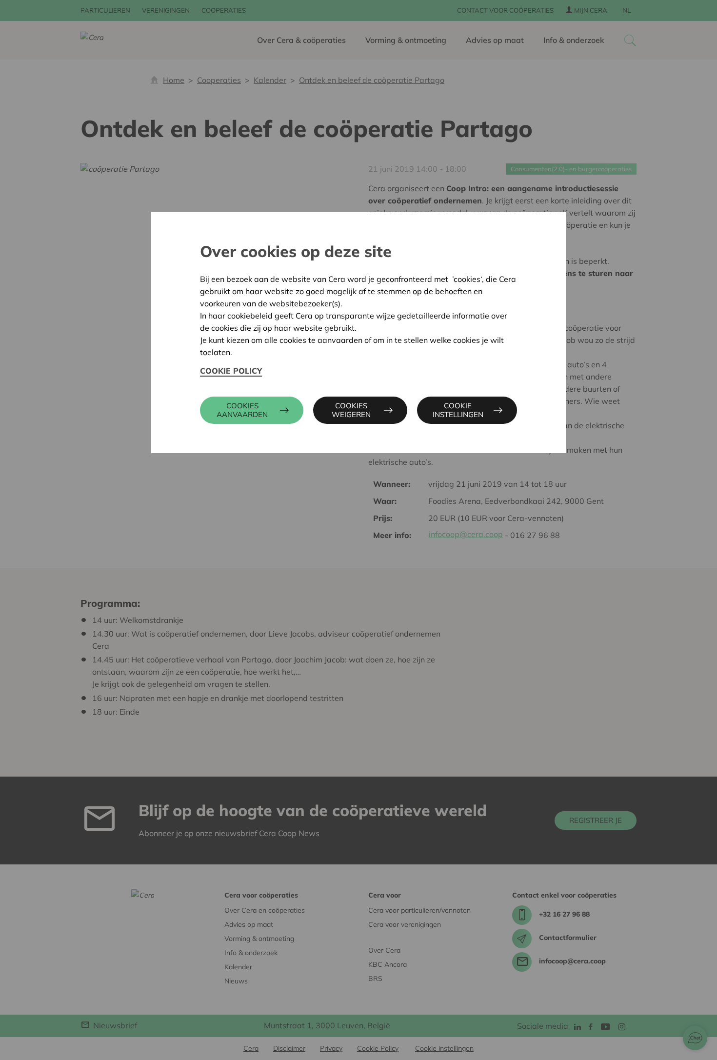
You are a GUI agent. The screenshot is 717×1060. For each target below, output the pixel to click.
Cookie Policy (231, 371)
